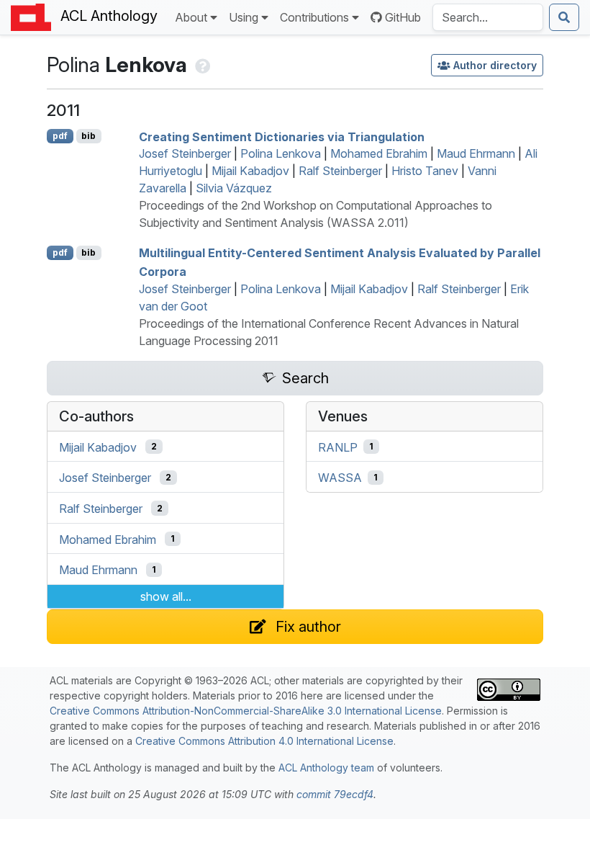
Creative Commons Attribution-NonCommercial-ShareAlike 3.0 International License (246, 710)
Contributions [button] (314, 17)
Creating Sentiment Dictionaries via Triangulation (282, 136)
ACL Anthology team (326, 767)
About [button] (191, 17)
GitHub (403, 17)
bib (88, 135)
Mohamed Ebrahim (378, 153)
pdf (60, 135)
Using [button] (243, 17)
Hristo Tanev (424, 171)
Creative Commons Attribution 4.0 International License (264, 741)
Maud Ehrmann (476, 153)
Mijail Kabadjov (250, 171)
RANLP (338, 446)
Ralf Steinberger (340, 171)
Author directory (495, 65)
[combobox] (487, 17)
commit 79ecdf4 (334, 794)
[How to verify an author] (201, 64)
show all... (165, 596)
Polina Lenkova (280, 153)
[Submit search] (564, 17)
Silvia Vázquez (234, 188)
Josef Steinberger (185, 153)
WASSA (340, 477)
